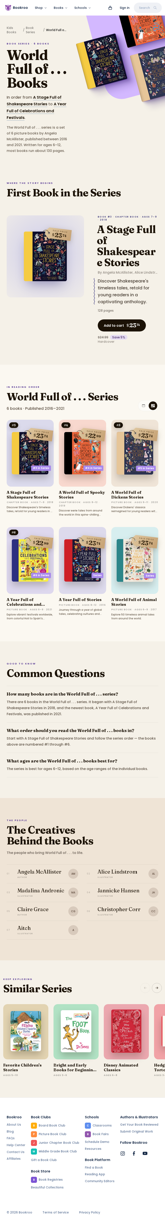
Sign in (125, 8)
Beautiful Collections (47, 1187)
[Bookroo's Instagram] (123, 1153)
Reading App (95, 1174)
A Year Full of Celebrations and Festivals (36, 110)
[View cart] (110, 8)
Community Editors (100, 1181)
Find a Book (94, 1167)
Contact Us (15, 1152)
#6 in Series (41, 575)
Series (97, 575)
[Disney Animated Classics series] (126, 1031)
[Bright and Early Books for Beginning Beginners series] (76, 1031)
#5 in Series (146, 468)
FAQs (11, 1138)
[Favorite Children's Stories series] (25, 1031)
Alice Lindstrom (147, 272)
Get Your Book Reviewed (139, 1124)
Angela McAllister (118, 272)
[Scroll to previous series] (145, 988)
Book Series (30, 30)
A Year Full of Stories (80, 599)
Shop (39, 8)
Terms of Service (56, 1212)
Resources (93, 1149)
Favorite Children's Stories (22, 1067)
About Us (14, 1124)
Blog (10, 1131)
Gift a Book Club (44, 1160)
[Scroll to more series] (157, 988)
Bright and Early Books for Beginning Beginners (74, 1070)
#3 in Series (41, 468)
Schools (80, 8)
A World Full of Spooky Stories (82, 495)
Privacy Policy (89, 1212)
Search (144, 8)
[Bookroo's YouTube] (145, 1153)
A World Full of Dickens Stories (127, 495)
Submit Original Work (136, 1131)
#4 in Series (93, 468)
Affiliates (14, 1158)
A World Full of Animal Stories (134, 602)
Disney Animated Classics (121, 1067)
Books (58, 8)
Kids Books (11, 30)
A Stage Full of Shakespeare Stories (126, 246)
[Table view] (143, 405)
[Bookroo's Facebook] (134, 1153)
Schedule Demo (97, 1142)
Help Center (16, 1145)
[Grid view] (153, 405)
